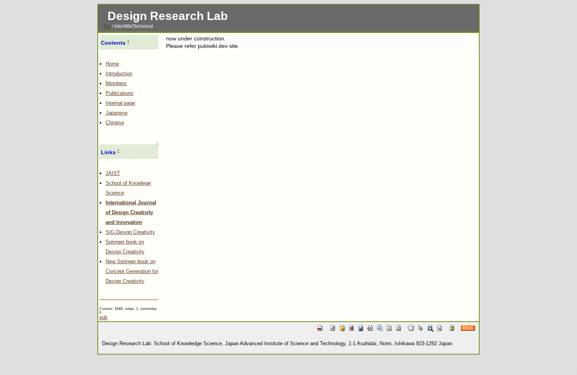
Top (107, 26)
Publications (119, 93)
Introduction (119, 73)
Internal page (120, 103)
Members (116, 83)
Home (112, 64)
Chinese (115, 123)
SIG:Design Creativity (130, 232)
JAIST (113, 173)
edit (103, 317)
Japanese (117, 113)
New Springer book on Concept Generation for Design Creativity (132, 271)
